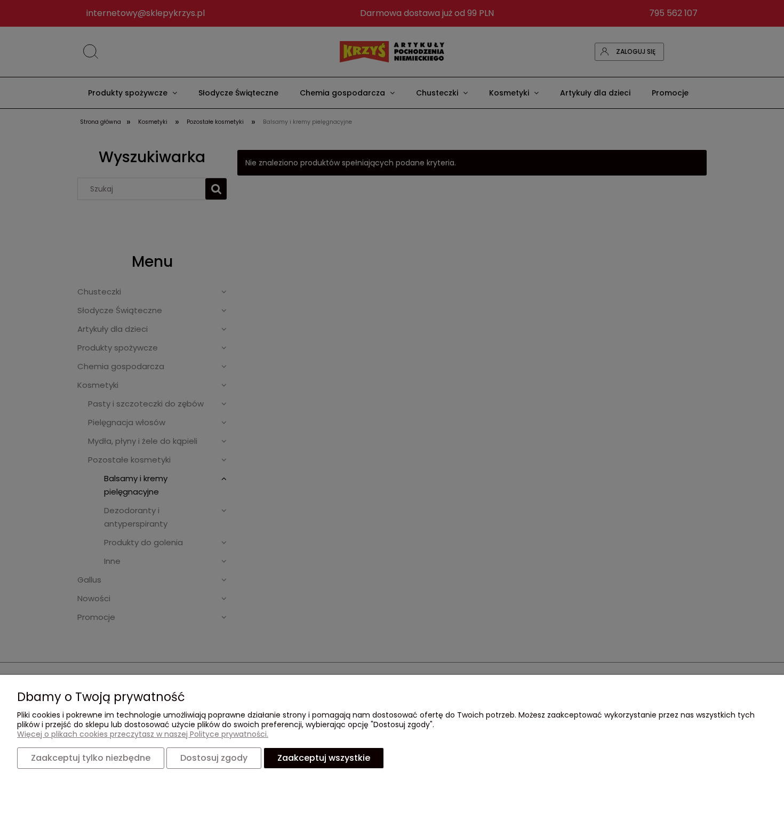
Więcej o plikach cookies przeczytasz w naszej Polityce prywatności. (142, 734)
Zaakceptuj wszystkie (323, 758)
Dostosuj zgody (213, 758)
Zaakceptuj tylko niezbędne (90, 758)
